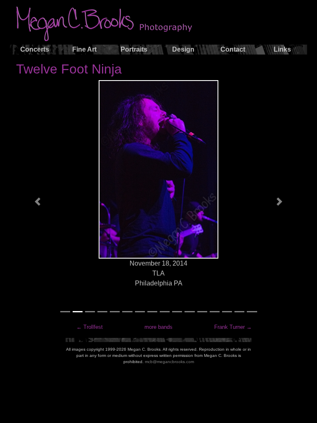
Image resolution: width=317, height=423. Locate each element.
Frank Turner (229, 327)
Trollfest (93, 327)
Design (183, 49)
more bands (158, 327)
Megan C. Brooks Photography (112, 24)
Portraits (134, 49)
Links (282, 49)
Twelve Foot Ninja (69, 69)
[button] (37, 201)
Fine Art (84, 49)
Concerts (34, 49)
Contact (232, 49)
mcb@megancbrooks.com (169, 361)
